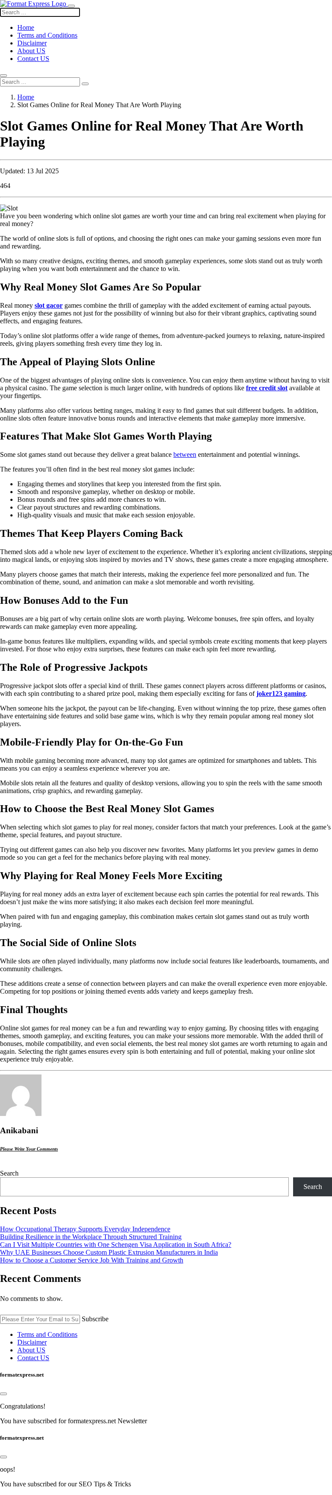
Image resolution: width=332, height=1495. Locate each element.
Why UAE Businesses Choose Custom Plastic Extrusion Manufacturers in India (109, 1252)
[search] (85, 84)
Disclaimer (32, 43)
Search (9, 1173)
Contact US (33, 58)
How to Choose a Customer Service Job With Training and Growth (91, 1260)
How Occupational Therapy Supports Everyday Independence (85, 1229)
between (184, 454)
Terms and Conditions (47, 35)
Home (25, 97)
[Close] (3, 1394)
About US (31, 50)
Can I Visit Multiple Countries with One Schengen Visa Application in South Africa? (115, 1244)
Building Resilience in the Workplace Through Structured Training (91, 1236)
